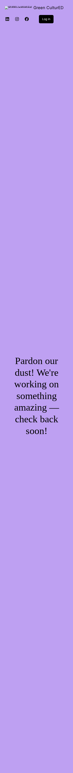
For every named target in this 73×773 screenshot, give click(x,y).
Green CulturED (48, 7)
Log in (46, 19)
